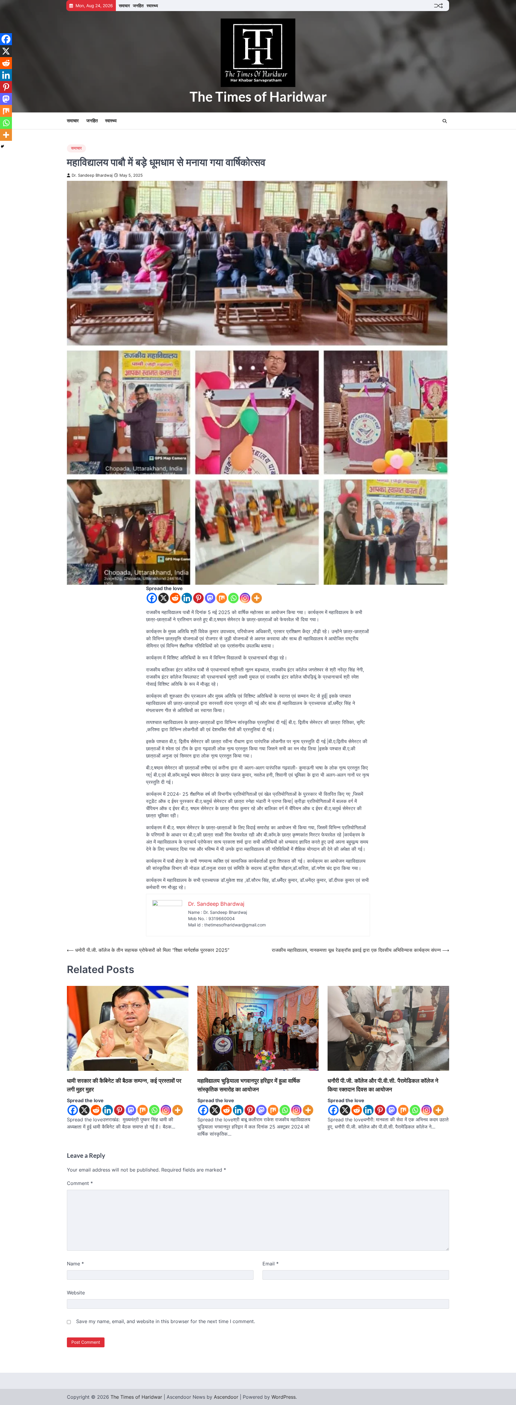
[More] (256, 598)
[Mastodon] (210, 598)
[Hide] (2, 146)
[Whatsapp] (233, 598)
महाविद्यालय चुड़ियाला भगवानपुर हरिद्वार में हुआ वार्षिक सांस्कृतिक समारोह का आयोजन (248, 1085)
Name (75, 1264)
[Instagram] (245, 598)
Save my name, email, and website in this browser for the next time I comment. (165, 1321)
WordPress (283, 1397)
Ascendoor (226, 1397)
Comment (80, 1183)
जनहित (138, 5)
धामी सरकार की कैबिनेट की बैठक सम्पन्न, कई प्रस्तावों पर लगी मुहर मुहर (124, 1085)
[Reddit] (175, 598)
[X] (163, 598)
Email (270, 1264)
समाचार (124, 5)
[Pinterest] (198, 598)
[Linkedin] (187, 598)
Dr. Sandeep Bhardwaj (92, 175)
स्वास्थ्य (152, 5)
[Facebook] (152, 598)
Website (76, 1293)
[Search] (444, 121)
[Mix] (221, 598)
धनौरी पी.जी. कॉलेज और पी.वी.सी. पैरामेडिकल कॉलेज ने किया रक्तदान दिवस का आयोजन (383, 1085)
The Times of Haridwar (258, 96)
